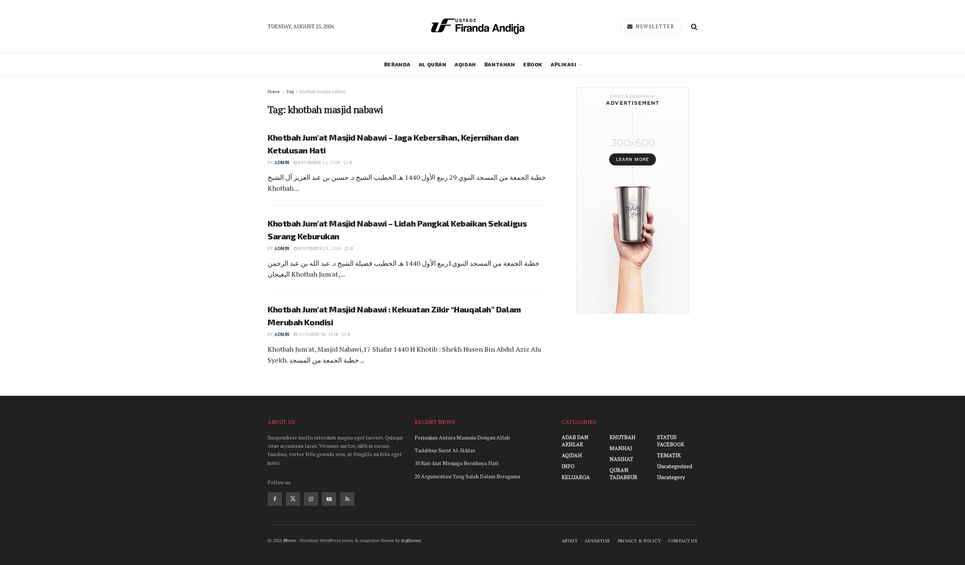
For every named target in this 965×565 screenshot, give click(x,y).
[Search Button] (694, 26)
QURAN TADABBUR (623, 473)
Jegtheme (411, 540)
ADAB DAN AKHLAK (575, 440)
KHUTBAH (623, 437)
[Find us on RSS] (347, 499)
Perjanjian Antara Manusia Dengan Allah (462, 437)
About (569, 541)
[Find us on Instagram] (311, 499)
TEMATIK (669, 455)
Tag (290, 91)
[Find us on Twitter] (293, 499)
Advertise (597, 541)
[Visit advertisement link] (632, 200)
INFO (568, 466)
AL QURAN (432, 64)
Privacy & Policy (639, 541)
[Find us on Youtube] (329, 499)
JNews (289, 540)
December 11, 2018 (318, 162)
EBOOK (532, 64)
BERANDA (397, 64)
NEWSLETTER (654, 26)
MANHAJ (621, 448)
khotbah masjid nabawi (323, 91)
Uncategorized (674, 466)
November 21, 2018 (319, 248)
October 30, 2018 (317, 334)
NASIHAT (621, 458)
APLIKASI (563, 64)
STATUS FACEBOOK (670, 440)
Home (274, 91)
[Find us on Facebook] (275, 499)
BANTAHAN (499, 64)
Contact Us (682, 541)
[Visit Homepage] (477, 26)
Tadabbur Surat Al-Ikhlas (445, 450)
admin (281, 162)
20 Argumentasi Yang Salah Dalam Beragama (467, 476)
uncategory (671, 477)
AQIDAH (465, 64)
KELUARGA (576, 477)
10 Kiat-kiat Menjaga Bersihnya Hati (456, 463)
